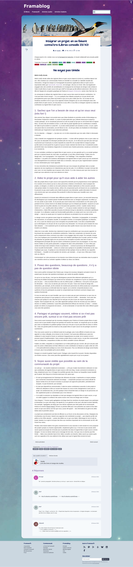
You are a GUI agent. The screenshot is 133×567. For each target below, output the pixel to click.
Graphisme (46, 449)
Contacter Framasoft (29, 549)
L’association (27, 546)
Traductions (55, 447)
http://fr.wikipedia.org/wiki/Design (49, 496)
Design (41, 449)
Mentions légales (67, 549)
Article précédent (40, 442)
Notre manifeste (27, 547)
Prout (25, 552)
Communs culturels (46, 447)
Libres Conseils (54, 449)
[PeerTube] (93, 548)
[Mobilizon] (97, 548)
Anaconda (59, 85)
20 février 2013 (95, 523)
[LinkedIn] (106, 548)
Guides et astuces (67, 547)
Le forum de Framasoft (48, 546)
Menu (28, 12)
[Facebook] (84, 551)
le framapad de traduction (65, 57)
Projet (60, 449)
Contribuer (35, 449)
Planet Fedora (50, 406)
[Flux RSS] (84, 548)
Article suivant (94, 442)
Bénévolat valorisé (47, 549)
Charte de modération (48, 552)
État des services (28, 551)
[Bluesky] (102, 548)
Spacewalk (51, 85)
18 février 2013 (95, 476)
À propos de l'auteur (40, 456)
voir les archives (96, 563)
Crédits (64, 552)
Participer (45, 547)
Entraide (65, 546)
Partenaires (46, 551)
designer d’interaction (74, 91)
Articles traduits (60, 12)
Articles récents (53, 455)
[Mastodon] (89, 548)
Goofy (59, 50)
